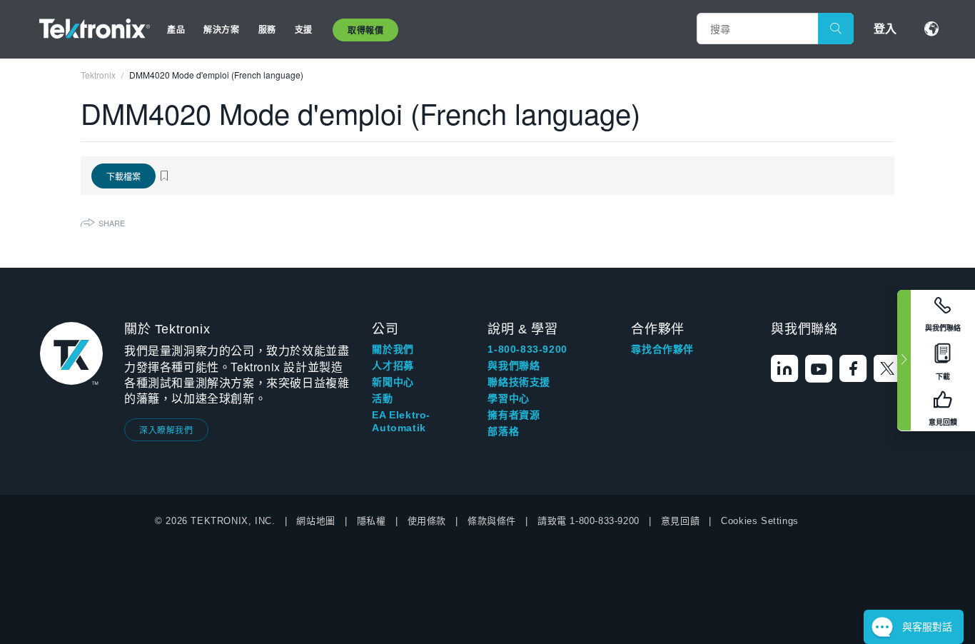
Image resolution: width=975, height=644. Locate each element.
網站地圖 (315, 520)
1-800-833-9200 (527, 349)
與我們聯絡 (513, 365)
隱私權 (371, 520)
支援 (304, 29)
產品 (176, 29)
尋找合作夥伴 (662, 349)
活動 (382, 398)
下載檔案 (123, 176)
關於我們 (392, 349)
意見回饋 (680, 520)
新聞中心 (392, 382)
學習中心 (508, 398)
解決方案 (221, 29)
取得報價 (365, 30)
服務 (267, 29)
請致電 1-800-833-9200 (588, 520)
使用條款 (427, 520)
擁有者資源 (513, 415)
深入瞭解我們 (166, 429)
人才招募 (392, 365)
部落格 (503, 431)
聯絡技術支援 (518, 382)
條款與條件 (492, 520)
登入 (885, 28)
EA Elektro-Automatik (401, 421)
